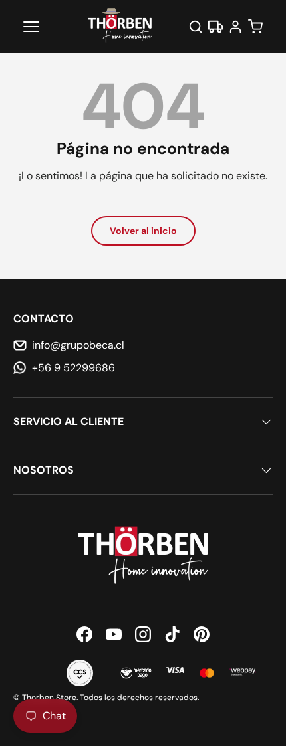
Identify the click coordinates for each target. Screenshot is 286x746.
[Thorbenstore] (119, 27)
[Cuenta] (235, 26)
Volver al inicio (143, 230)
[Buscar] (195, 26)
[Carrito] (255, 26)
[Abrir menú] (31, 27)
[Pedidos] (215, 26)
